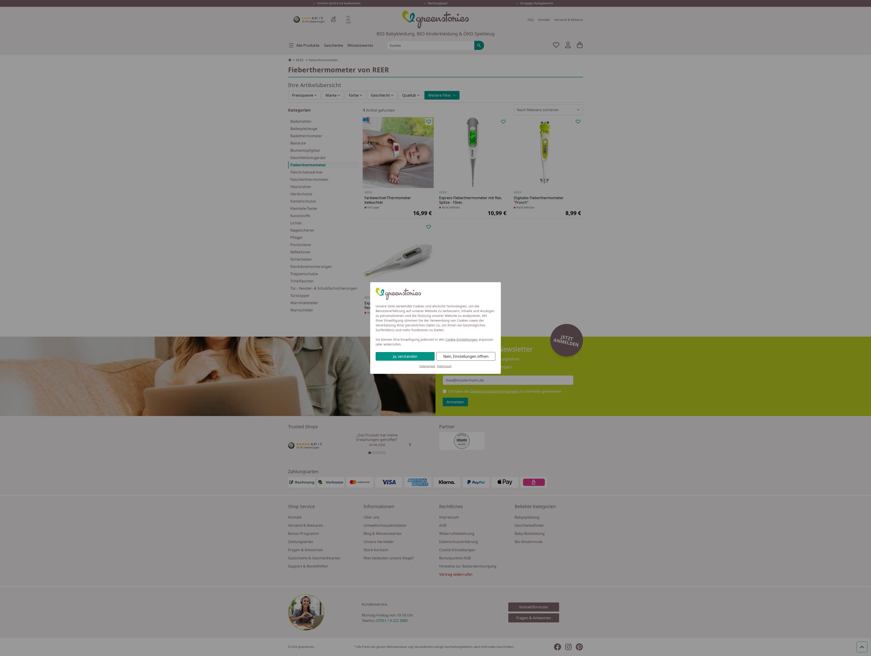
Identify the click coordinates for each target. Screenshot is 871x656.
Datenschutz (427, 366)
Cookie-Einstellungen (461, 339)
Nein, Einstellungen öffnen (466, 356)
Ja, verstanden (405, 356)
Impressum (444, 366)
